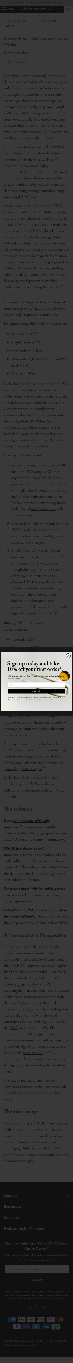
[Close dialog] (68, 655)
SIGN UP (36, 691)
